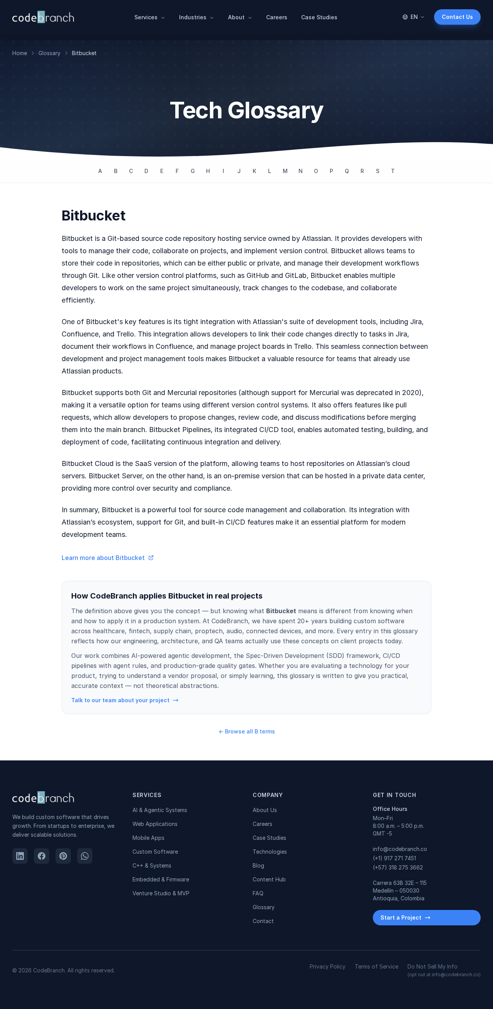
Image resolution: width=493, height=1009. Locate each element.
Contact (263, 921)
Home (19, 53)
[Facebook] (41, 856)
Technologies (270, 851)
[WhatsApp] (84, 856)
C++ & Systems (151, 865)
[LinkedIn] (20, 856)
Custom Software (155, 851)
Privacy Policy (327, 966)
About (237, 17)
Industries (193, 17)
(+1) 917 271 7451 (394, 858)
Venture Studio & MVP (160, 893)
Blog (258, 865)
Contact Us (457, 16)
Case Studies (319, 17)
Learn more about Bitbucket (103, 558)
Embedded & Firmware (160, 879)
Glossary (49, 53)
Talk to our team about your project (120, 700)
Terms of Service (376, 966)
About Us (265, 810)
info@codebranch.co (400, 849)
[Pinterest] (63, 856)
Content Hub (269, 879)
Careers (276, 17)
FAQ (258, 893)
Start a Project (401, 917)
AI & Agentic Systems (159, 810)
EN (414, 16)
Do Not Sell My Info (444, 970)
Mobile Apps (148, 837)
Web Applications (155, 824)
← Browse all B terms (246, 731)
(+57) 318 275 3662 (398, 867)
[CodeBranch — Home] (43, 17)
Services (146, 17)
